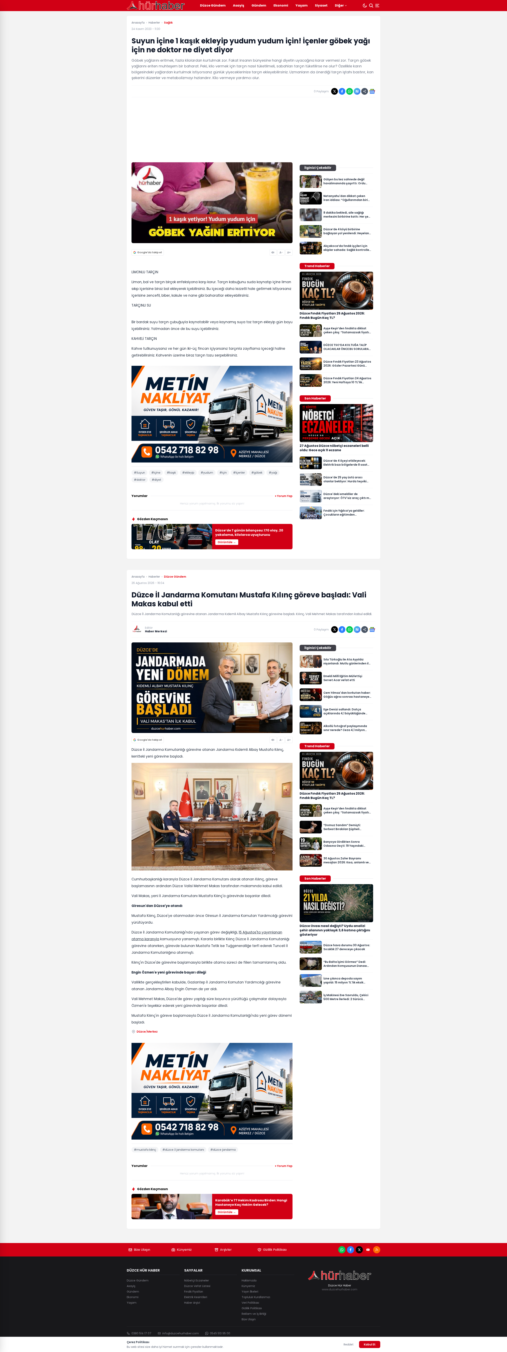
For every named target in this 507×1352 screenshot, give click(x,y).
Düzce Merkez (147, 1032)
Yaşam (301, 5)
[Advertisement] (253, 130)
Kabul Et (369, 1344)
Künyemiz (184, 1249)
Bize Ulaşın (142, 1249)
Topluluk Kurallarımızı (256, 1297)
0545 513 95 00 (220, 1333)
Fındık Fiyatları (193, 1292)
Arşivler (226, 1249)
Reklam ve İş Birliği (254, 1314)
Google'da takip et (149, 252)
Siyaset (321, 5)
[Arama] (371, 5)
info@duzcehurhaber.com (180, 1333)
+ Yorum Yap (284, 496)
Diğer (339, 5)
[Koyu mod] (364, 5)
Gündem (259, 5)
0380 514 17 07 (141, 1333)
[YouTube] (368, 1249)
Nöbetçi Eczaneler (196, 1280)
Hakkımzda (249, 1280)
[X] (359, 1249)
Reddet (349, 1344)
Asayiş (238, 5)
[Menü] (377, 5)
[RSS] (376, 1249)
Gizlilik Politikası (275, 1249)
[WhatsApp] (341, 1249)
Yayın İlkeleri (250, 1292)
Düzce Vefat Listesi (197, 1286)
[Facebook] (350, 1249)
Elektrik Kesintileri (195, 1297)
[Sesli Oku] (273, 252)
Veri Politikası (250, 1303)
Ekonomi (281, 5)
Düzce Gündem (213, 5)
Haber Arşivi (192, 1303)
